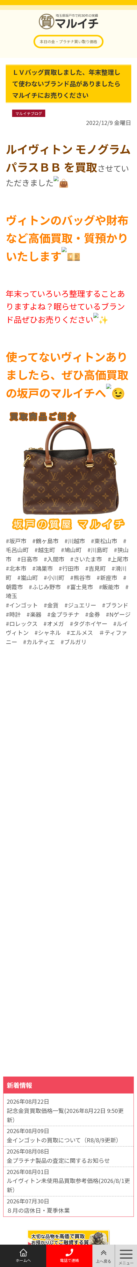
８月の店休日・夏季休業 (38, 1210)
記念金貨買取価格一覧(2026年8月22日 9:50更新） (65, 1115)
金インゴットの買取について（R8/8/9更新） (64, 1140)
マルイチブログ (28, 113)
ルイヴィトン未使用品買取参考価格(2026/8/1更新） (68, 1185)
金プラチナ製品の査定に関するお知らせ (58, 1160)
